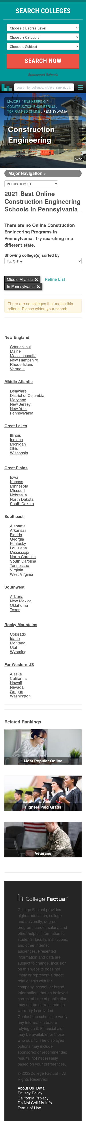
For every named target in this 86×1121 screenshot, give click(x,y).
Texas (15, 609)
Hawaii (16, 682)
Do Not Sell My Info (35, 1102)
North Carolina (23, 556)
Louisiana (18, 547)
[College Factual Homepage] (6, 87)
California (18, 678)
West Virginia (21, 574)
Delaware (18, 391)
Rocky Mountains (20, 624)
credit (78, 159)
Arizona (16, 596)
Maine (15, 351)
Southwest (14, 587)
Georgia (17, 539)
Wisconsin (19, 452)
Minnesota (19, 486)
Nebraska (18, 494)
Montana (17, 643)
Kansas (16, 481)
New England (16, 337)
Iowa (14, 477)
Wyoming (18, 651)
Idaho (15, 638)
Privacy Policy (30, 1092)
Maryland (18, 399)
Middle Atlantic (18, 381)
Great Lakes (15, 426)
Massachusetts (23, 355)
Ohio (14, 448)
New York (18, 408)
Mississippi (19, 552)
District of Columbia (27, 395)
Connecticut (20, 346)
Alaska (16, 674)
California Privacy (33, 1098)
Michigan (18, 444)
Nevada (17, 687)
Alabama (18, 525)
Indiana (16, 439)
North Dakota (22, 499)
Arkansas (18, 530)
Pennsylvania (21, 413)
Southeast (14, 516)
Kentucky (18, 543)
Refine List (55, 279)
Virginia (16, 569)
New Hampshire (24, 360)
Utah (14, 647)
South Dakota (22, 503)
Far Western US (19, 664)
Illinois (15, 435)
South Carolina (23, 561)
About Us (26, 1088)
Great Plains (16, 468)
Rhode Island (21, 364)
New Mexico (21, 601)
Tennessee (19, 565)
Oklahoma (19, 605)
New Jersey (20, 404)
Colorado (18, 634)
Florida (16, 534)
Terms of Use (29, 1107)
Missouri (17, 490)
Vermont (17, 368)
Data (40, 1088)
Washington (20, 696)
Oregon (16, 691)
